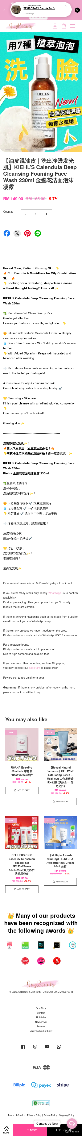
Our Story (41, 1008)
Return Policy (50, 1115)
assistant (34, 668)
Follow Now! (38, 17)
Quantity (8, 211)
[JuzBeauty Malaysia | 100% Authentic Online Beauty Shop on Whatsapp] (59, 1048)
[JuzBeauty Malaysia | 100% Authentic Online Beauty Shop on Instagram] (35, 1048)
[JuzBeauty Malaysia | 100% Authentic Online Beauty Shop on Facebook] (23, 1048)
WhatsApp (54, 593)
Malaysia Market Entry (41, 1030)
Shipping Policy (66, 1115)
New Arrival (41, 1021)
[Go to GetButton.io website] (72, 1131)
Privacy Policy (34, 1115)
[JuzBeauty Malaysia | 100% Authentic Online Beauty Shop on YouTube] (47, 1048)
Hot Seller (41, 1017)
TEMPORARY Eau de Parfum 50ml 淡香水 (41, 8)
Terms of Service (16, 1115)
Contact (41, 1012)
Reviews (41, 1026)
